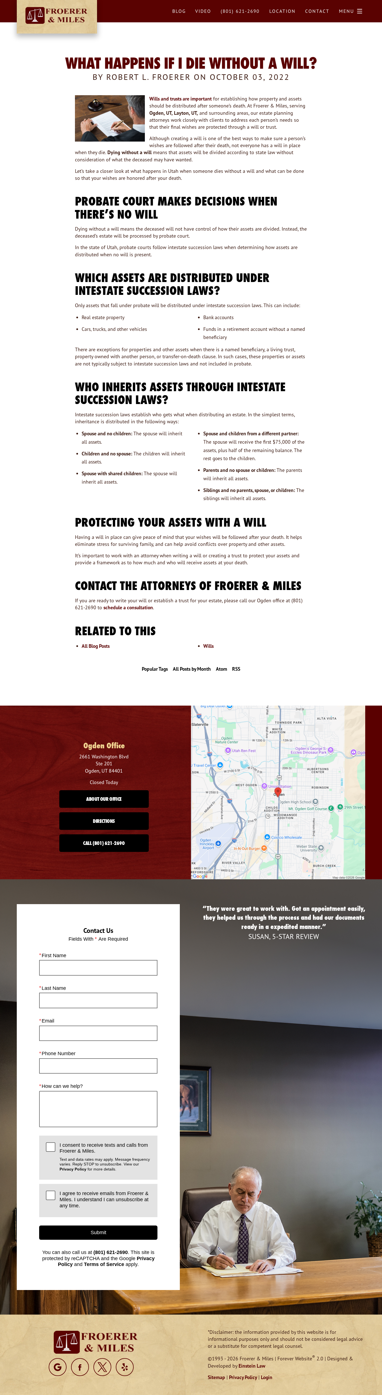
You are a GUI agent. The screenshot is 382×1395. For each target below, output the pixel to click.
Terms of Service (104, 1264)
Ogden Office (104, 745)
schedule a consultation (128, 607)
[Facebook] (80, 1367)
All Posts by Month (192, 669)
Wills (208, 646)
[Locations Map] (278, 792)
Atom (221, 669)
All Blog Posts (96, 646)
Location (282, 11)
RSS (236, 669)
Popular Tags (155, 669)
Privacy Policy (73, 1169)
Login (266, 1377)
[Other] (58, 1367)
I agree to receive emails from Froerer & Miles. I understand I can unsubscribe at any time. (104, 1199)
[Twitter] (102, 1367)
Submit (98, 1232)
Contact (317, 11)
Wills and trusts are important (180, 98)
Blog (179, 11)
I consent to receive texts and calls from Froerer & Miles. (105, 1156)
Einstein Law (252, 1366)
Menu (346, 11)
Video (203, 11)
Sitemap (216, 1377)
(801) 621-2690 (110, 1252)
